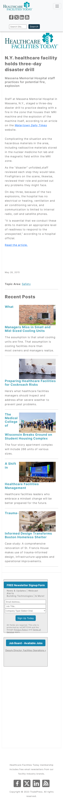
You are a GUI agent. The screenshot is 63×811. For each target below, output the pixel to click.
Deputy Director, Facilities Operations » (25, 650)
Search (34, 26)
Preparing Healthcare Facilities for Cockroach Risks (30, 382)
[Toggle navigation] (57, 6)
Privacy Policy (21, 630)
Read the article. (16, 245)
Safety (26, 284)
